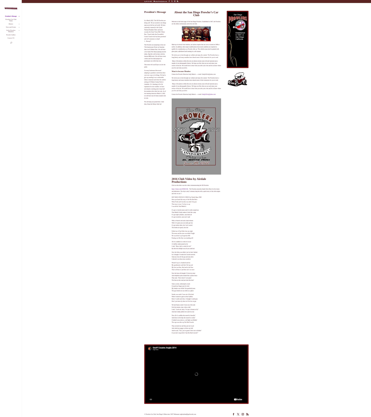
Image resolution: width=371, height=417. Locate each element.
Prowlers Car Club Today (10, 20)
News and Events (11, 27)
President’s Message (11, 16)
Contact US (11, 38)
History (11, 24)
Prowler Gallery (11, 35)
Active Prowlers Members (10, 31)
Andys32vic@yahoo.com (209, 94)
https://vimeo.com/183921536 (180, 189)
